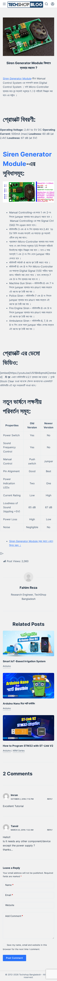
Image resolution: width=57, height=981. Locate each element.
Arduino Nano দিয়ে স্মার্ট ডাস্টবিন (19, 703)
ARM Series (19, 750)
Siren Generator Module (17, 78)
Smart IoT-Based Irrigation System (24, 661)
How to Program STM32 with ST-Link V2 (28, 745)
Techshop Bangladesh (30, 974)
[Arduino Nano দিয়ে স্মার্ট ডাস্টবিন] (28, 685)
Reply (50, 799)
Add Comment (14, 915)
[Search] (46, 4)
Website (9, 905)
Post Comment (14, 957)
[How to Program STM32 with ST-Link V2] (28, 728)
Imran (14, 795)
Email (9, 895)
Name (9, 884)
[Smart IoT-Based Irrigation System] (28, 643)
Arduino (7, 666)
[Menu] (4, 4)
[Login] (52, 4)
